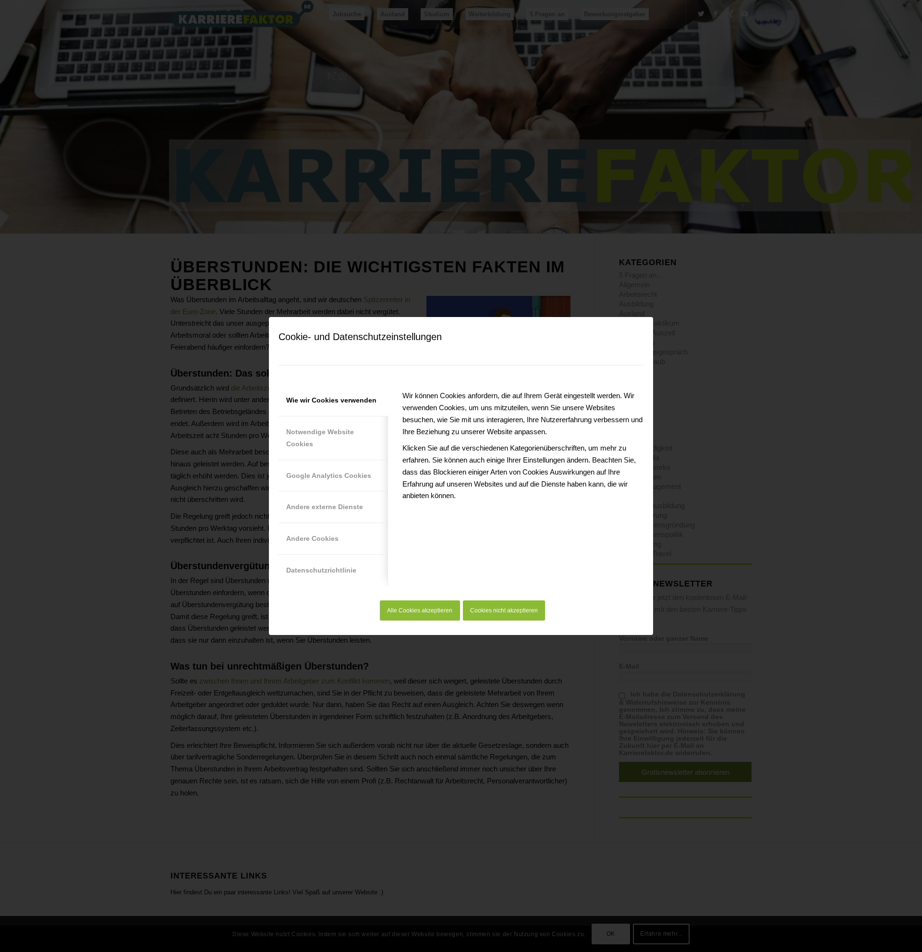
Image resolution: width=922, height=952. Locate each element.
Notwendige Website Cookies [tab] (320, 438)
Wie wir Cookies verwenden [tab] (331, 400)
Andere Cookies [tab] (312, 538)
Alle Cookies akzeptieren (419, 610)
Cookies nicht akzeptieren (504, 610)
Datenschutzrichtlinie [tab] (321, 570)
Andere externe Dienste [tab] (324, 507)
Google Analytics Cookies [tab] (328, 475)
